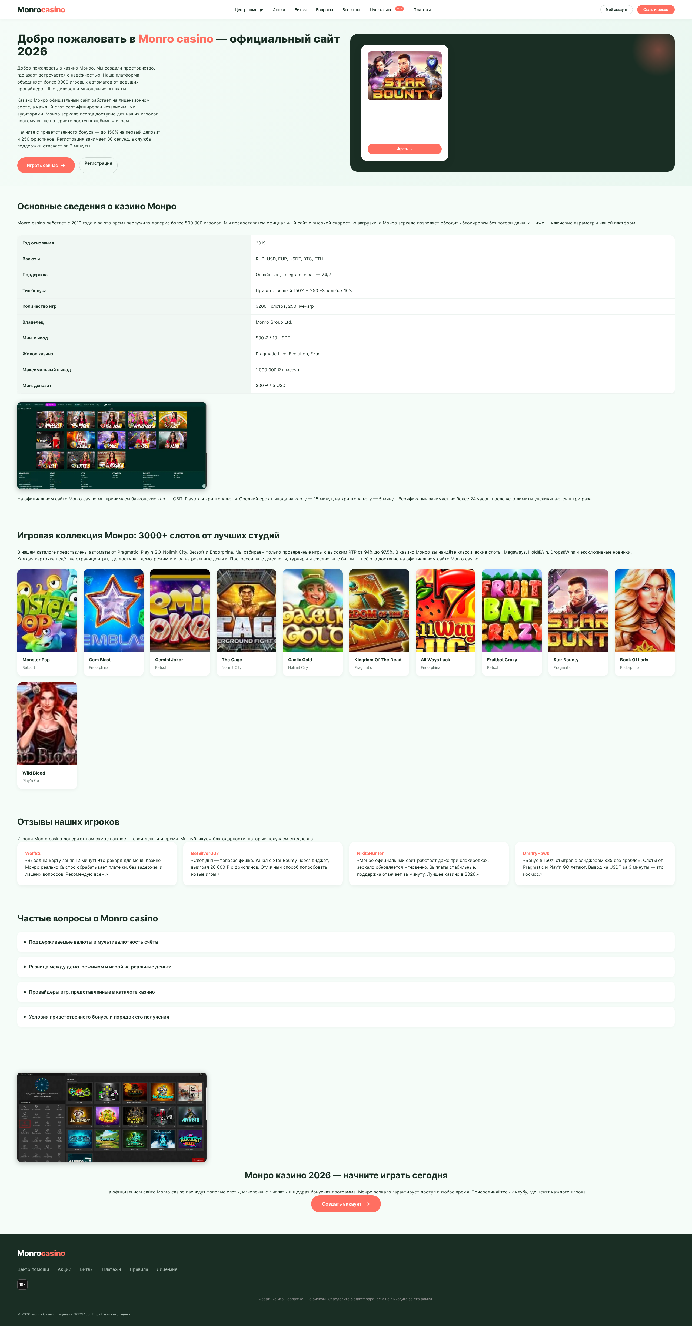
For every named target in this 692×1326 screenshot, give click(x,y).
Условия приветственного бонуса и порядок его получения (99, 1017)
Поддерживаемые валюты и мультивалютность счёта (93, 942)
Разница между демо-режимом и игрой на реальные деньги (100, 967)
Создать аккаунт (346, 1204)
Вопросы (324, 9)
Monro (41, 9)
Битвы (301, 9)
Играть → (405, 149)
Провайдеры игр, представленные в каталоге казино (92, 992)
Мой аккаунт (616, 10)
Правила (139, 1269)
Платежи (422, 9)
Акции (279, 9)
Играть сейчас (46, 165)
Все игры (351, 9)
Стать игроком (656, 10)
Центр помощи (249, 9)
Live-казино (386, 9)
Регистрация (98, 163)
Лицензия (167, 1269)
